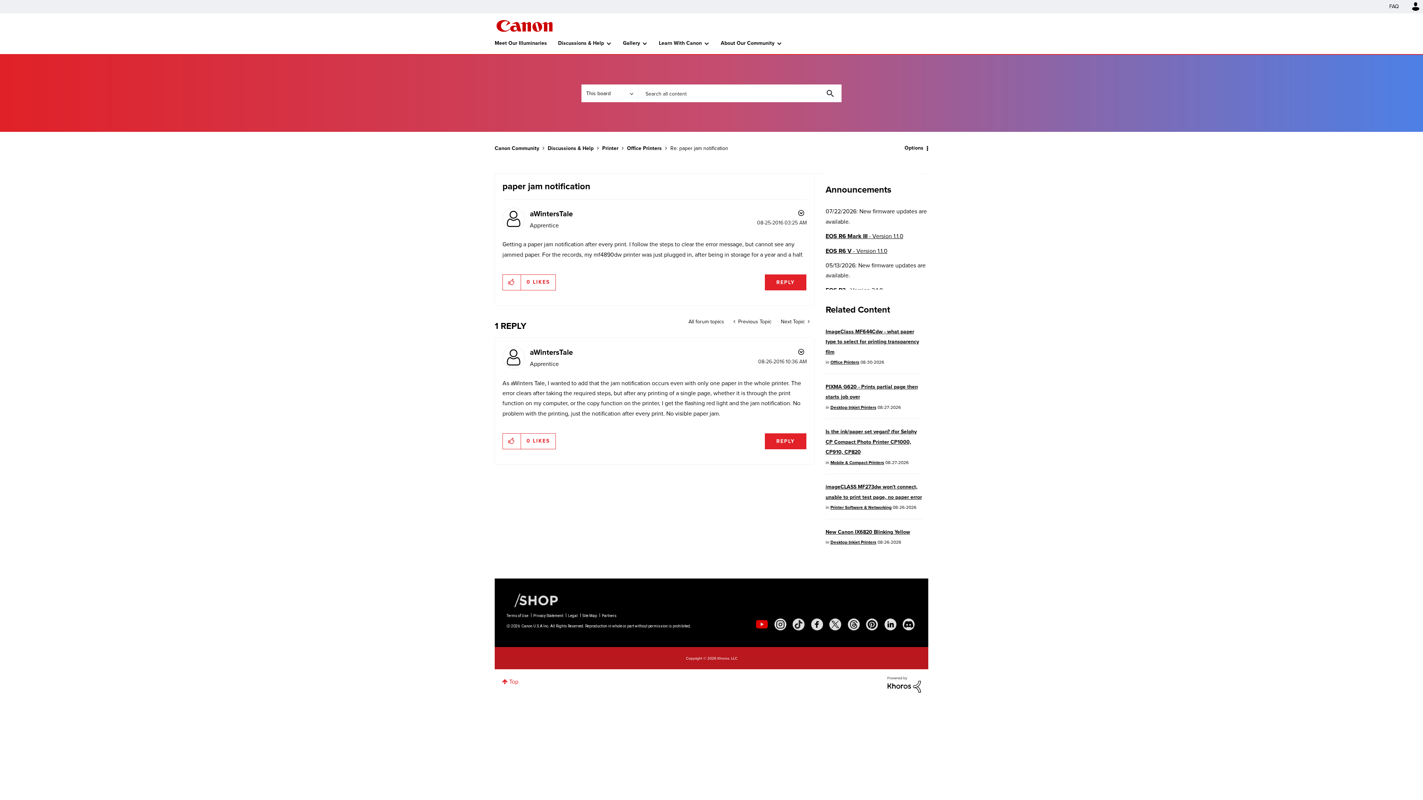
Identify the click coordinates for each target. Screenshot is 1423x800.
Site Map (590, 616)
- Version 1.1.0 (864, 236)
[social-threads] (854, 624)
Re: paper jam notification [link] (699, 148)
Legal (573, 616)
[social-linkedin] (890, 624)
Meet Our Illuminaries (521, 43)
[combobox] (740, 93)
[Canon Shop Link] (532, 600)
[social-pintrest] (872, 624)
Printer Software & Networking (861, 507)
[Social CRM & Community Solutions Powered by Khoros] (904, 684)
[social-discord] (909, 624)
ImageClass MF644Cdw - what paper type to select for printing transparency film (872, 342)
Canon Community (525, 26)
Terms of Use (517, 616)
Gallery (631, 43)
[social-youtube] (762, 624)
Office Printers (644, 148)
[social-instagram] (780, 624)
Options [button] (914, 148)
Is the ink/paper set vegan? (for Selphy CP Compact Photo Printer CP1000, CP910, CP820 (871, 442)
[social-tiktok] (799, 624)
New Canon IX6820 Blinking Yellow (868, 532)
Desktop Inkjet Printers (853, 407)
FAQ (1394, 6)
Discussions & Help (581, 43)
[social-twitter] (835, 624)
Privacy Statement (548, 616)
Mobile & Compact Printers (857, 462)
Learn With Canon (680, 43)
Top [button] (513, 681)
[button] (512, 282)
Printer (610, 148)
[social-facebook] (817, 624)
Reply (785, 282)
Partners (609, 616)
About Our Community (747, 43)
